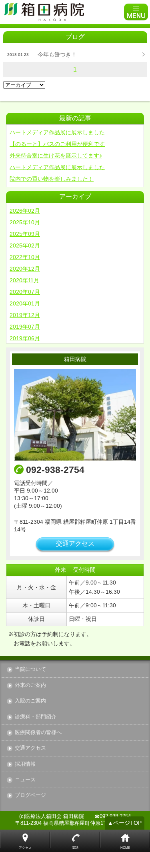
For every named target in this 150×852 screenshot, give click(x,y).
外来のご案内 (30, 685)
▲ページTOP (125, 823)
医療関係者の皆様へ (38, 732)
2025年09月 (25, 234)
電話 (75, 848)
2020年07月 (25, 292)
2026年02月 (25, 211)
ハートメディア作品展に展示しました (57, 132)
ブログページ (30, 795)
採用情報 (25, 764)
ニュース (25, 779)
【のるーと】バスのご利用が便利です (57, 144)
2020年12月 (25, 268)
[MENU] (136, 12)
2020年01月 (25, 303)
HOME (125, 848)
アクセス (25, 848)
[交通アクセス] (75, 415)
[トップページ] (63, 12)
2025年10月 (25, 222)
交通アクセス (75, 543)
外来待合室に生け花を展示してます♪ (56, 155)
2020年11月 (24, 280)
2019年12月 (25, 315)
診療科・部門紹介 (35, 717)
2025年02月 (25, 245)
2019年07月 (25, 326)
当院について (30, 669)
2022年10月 (25, 257)
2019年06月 (25, 338)
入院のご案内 (30, 701)
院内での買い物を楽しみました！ (52, 179)
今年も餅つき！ (57, 54)
